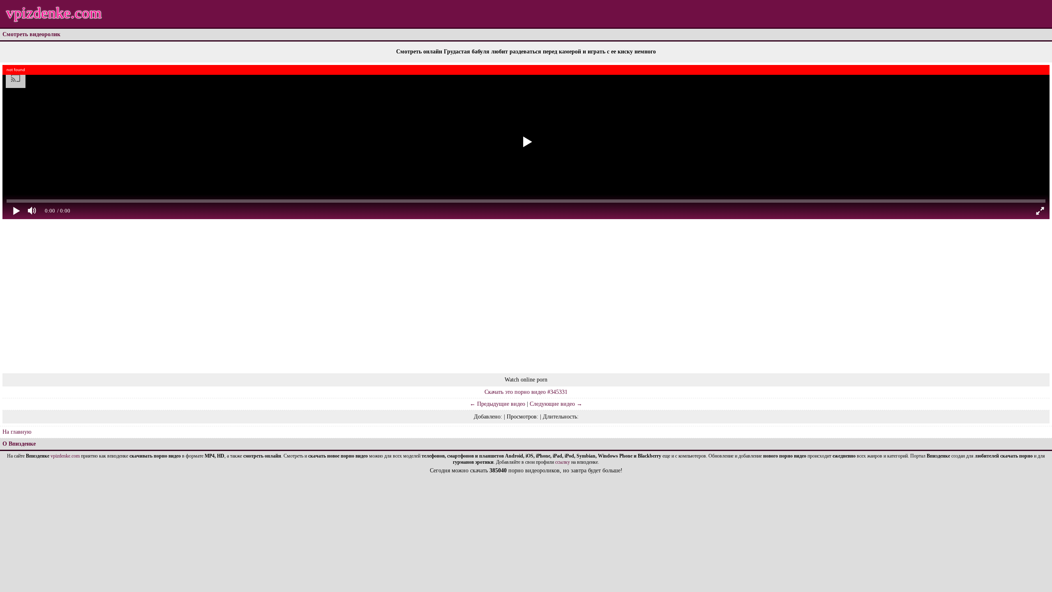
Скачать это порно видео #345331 (526, 392)
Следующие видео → (556, 404)
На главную (16, 432)
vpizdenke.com (54, 12)
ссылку (562, 462)
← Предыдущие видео (497, 404)
